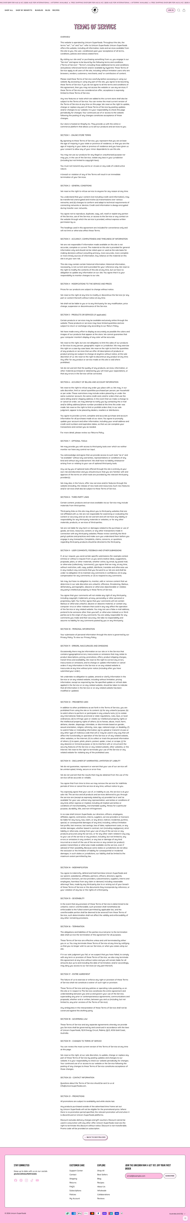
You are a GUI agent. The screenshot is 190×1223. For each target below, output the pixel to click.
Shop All (100, 1170)
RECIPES (55, 10)
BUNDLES (39, 10)
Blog (99, 1178)
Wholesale (101, 1190)
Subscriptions (75, 1190)
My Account (74, 1198)
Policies (72, 1194)
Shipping (73, 1178)
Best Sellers (102, 1174)
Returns (72, 1182)
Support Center (76, 1170)
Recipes (100, 1182)
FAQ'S (72, 1186)
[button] (178, 10)
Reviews (100, 1198)
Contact (72, 1174)
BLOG (47, 10)
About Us (101, 1186)
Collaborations (103, 1194)
